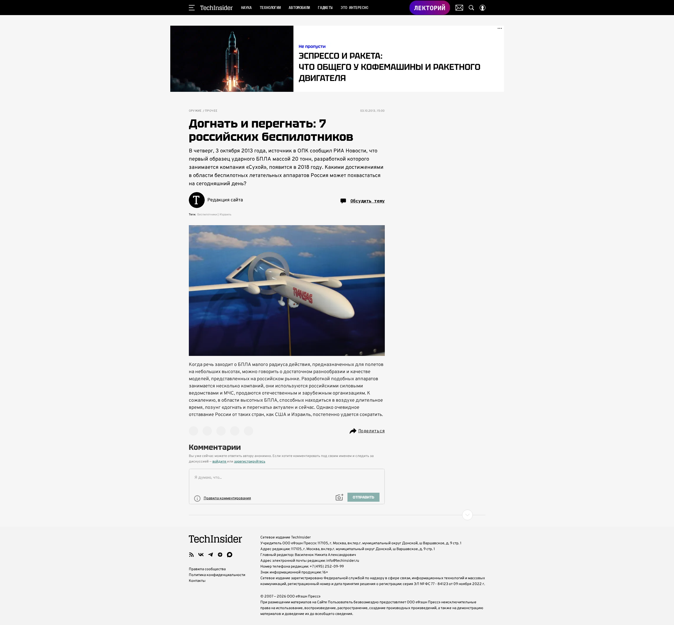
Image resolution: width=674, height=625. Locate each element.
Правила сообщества (207, 569)
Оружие (195, 111)
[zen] (220, 554)
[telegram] (210, 554)
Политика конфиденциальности (217, 575)
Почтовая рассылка (459, 8)
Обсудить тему (367, 200)
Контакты (197, 581)
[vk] (201, 554)
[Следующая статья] (337, 515)
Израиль (225, 214)
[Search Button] (471, 8)
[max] (229, 554)
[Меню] (192, 8)
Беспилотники (207, 214)
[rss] (191, 554)
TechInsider (216, 7)
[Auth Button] (482, 8)
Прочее (211, 111)
